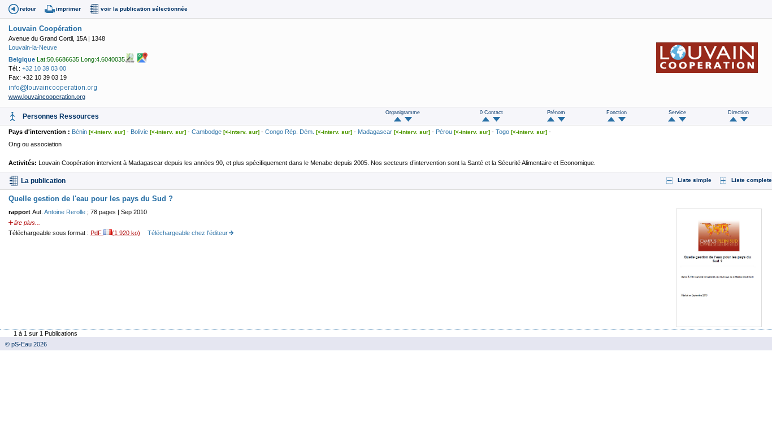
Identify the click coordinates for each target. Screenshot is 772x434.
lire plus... (27, 222)
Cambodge (207, 131)
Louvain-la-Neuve (32, 47)
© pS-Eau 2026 (23, 344)
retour (28, 9)
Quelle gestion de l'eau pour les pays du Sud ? (90, 198)
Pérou (444, 131)
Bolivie (139, 131)
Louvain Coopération (45, 28)
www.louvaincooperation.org (46, 96)
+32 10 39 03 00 (44, 68)
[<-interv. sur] (107, 132)
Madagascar (375, 131)
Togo (502, 131)
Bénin (79, 131)
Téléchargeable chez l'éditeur (188, 232)
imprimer (68, 9)
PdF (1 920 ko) (115, 232)
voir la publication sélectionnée (144, 9)
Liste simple (695, 180)
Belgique (21, 58)
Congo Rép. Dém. (289, 131)
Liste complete (751, 180)
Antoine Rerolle (65, 212)
